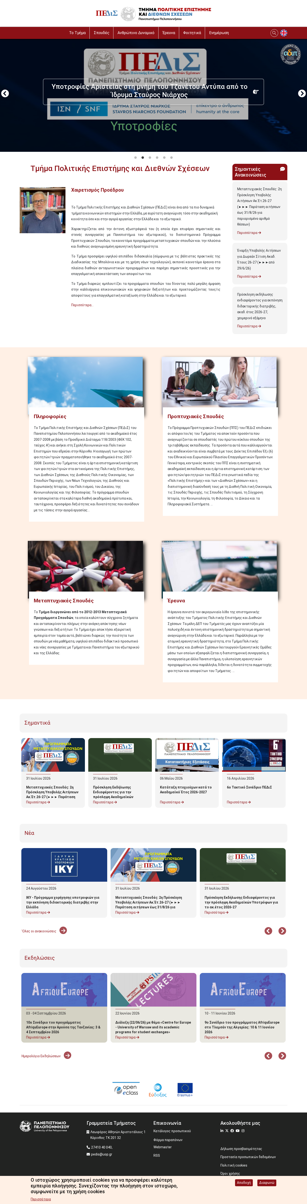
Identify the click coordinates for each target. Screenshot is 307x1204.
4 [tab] (157, 157)
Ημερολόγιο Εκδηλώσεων (41, 1056)
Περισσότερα (247, 233)
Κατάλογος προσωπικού (172, 1131)
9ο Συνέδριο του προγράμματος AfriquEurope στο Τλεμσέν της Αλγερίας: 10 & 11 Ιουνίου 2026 (242, 1027)
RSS (157, 1155)
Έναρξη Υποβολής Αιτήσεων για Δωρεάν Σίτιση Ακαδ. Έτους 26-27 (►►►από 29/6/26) (259, 259)
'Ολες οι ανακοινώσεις (39, 931)
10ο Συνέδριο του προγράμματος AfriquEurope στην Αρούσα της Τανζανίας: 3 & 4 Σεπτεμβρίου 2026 (63, 1027)
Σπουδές (101, 33)
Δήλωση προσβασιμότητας (241, 1149)
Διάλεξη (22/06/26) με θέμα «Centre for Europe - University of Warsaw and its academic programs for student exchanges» (153, 1027)
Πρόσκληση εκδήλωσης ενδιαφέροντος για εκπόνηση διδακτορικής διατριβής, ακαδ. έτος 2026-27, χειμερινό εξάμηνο (260, 306)
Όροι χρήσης (230, 1173)
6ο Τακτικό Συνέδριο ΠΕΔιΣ (249, 787)
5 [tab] (164, 157)
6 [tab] (171, 157)
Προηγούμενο (5, 94)
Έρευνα (169, 33)
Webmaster (163, 1147)
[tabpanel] (153, 94)
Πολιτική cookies (233, 1165)
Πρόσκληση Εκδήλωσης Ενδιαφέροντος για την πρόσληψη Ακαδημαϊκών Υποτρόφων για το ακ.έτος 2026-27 (115, 796)
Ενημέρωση (219, 33)
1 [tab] (135, 157)
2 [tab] (142, 157)
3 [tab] (150, 157)
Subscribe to (22, 314)
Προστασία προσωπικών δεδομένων (248, 1157)
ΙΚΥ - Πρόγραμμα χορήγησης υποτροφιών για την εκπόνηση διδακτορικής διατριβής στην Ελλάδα (62, 902)
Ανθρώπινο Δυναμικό (136, 33)
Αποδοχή (244, 1183)
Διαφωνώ (266, 1183)
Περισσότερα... (82, 305)
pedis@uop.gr (101, 1154)
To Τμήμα (77, 33)
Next (302, 94)
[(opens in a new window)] (126, 1089)
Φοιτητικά (192, 33)
